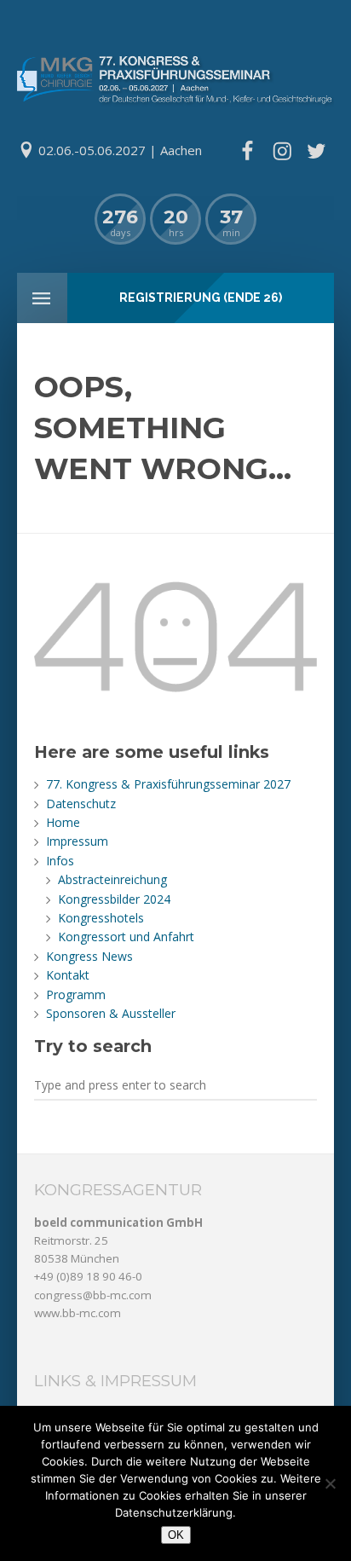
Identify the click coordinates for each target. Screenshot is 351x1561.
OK (176, 1535)
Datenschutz (81, 803)
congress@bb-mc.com (93, 1295)
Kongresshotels (101, 918)
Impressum (77, 841)
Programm (76, 994)
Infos (60, 861)
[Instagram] (282, 151)
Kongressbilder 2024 (114, 899)
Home (63, 822)
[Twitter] (316, 151)
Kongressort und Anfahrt (126, 936)
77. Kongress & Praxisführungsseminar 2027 (168, 784)
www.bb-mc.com (77, 1313)
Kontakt (67, 975)
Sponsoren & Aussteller (111, 1013)
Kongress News (89, 956)
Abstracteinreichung (112, 879)
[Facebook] (247, 151)
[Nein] (329, 1483)
